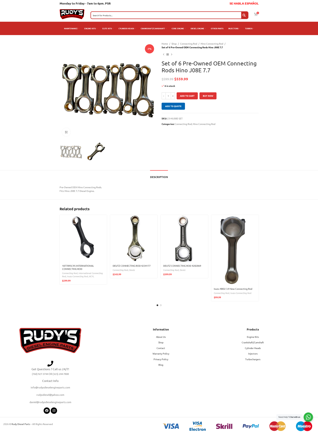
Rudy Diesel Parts (21, 423)
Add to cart (187, 95)
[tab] (159, 175)
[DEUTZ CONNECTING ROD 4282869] (184, 238)
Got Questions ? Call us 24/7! (50, 369)
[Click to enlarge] (66, 132)
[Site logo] (72, 13)
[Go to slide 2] (161, 305)
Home (165, 43)
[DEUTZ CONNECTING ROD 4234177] (133, 238)
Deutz (132, 270)
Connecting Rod (188, 43)
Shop (174, 43)
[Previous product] (164, 55)
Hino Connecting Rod (212, 43)
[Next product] (172, 55)
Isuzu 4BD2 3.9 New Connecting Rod (233, 288)
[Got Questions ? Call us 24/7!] (50, 364)
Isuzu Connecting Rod (77, 276)
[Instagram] (54, 410)
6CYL (91, 276)
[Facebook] (47, 410)
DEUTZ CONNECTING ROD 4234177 (132, 265)
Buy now (208, 95)
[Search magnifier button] (244, 15)
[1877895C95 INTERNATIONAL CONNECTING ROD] (83, 238)
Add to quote (173, 106)
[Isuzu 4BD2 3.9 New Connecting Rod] (235, 250)
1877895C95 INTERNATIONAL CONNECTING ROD (78, 267)
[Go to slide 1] (157, 305)
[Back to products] (168, 55)
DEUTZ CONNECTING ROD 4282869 (182, 265)
